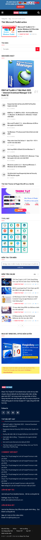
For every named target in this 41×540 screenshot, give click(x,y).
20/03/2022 (28, 312)
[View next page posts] (22, 325)
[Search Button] (39, 13)
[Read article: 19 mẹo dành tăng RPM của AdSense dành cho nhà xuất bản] (6, 310)
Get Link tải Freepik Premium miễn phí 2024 (20, 483)
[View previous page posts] (18, 325)
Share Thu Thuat (24, 536)
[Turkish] (35, 2)
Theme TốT (19, 531)
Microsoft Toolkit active (18, 18)
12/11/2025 (28, 292)
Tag (10, 18)
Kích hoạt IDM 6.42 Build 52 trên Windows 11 (21, 149)
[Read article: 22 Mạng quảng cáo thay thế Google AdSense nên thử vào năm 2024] (6, 318)
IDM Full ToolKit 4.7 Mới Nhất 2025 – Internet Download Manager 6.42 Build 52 (16, 92)
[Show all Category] (38, 274)
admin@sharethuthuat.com (14, 500)
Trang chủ (4, 18)
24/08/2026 (34, 34)
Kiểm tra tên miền (6, 533)
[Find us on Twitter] (8, 412)
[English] (22, 2)
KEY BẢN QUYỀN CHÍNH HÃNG (14, 515)
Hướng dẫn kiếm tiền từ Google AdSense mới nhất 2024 (20, 434)
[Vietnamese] (38, 2)
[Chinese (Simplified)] (20, 2)
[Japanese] (30, 2)
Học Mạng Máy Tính (7, 531)
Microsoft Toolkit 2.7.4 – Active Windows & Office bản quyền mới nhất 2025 (28, 29)
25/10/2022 (28, 303)
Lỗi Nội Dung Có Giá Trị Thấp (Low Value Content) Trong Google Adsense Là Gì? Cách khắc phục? (25, 299)
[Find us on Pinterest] (13, 412)
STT (11, 536)
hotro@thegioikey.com (13, 517)
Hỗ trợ (14, 528)
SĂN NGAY (20, 7)
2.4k (37, 320)
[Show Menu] (2, 13)
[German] (25, 2)
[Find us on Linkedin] (18, 412)
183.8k (20, 36)
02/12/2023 (28, 320)
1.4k (37, 292)
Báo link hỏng (5, 528)
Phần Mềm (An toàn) (9, 27)
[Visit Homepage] (20, 13)
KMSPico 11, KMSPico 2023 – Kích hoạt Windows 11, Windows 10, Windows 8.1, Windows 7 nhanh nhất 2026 (22, 114)
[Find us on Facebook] (3, 412)
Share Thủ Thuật (24, 34)
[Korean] (33, 2)
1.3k (37, 284)
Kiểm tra (20, 267)
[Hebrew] (28, 2)
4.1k (37, 312)
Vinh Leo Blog (24, 528)
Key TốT (28, 531)
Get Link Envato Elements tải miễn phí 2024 (16, 442)
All (35, 274)
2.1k (37, 303)
